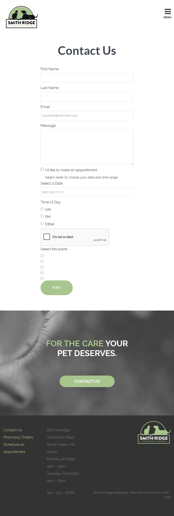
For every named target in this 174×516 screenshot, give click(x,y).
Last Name (50, 88)
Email (45, 107)
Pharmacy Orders (18, 437)
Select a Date (52, 183)
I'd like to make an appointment (71, 170)
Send (56, 287)
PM (48, 217)
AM (48, 209)
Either (50, 224)
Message (48, 125)
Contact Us (12, 430)
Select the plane (54, 249)
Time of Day (51, 202)
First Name (50, 69)
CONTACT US (87, 381)
